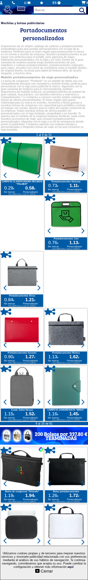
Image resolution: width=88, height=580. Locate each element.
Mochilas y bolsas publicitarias (22, 23)
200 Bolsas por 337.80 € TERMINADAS (61, 435)
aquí (70, 566)
